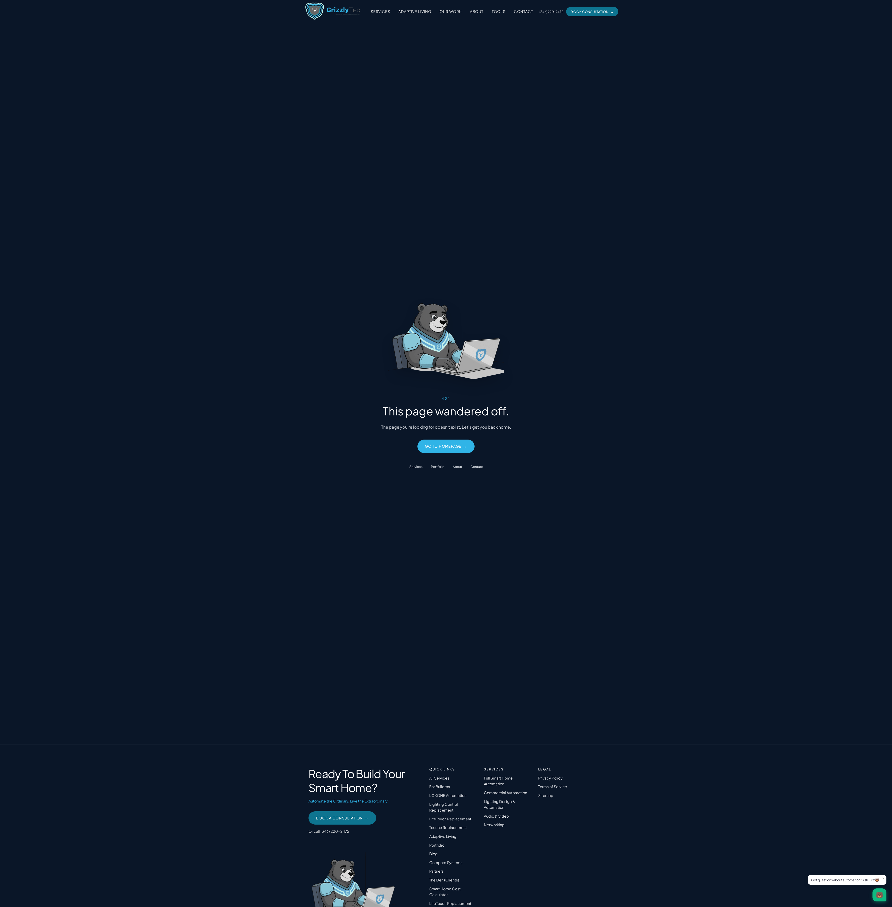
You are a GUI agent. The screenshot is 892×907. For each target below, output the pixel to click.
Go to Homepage (446, 446)
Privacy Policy (550, 778)
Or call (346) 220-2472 (328, 831)
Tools (498, 11)
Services (380, 11)
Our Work (450, 11)
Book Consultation (592, 12)
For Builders (439, 786)
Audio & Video (496, 816)
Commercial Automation (505, 792)
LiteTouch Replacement (450, 818)
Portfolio (437, 466)
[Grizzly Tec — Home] (333, 11)
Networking (494, 824)
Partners (436, 871)
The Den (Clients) (444, 880)
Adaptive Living (414, 11)
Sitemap (545, 795)
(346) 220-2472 (551, 12)
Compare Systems (445, 862)
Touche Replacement (448, 827)
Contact (523, 11)
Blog (433, 853)
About (476, 11)
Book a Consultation (342, 818)
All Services (439, 778)
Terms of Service (552, 786)
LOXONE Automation (447, 795)
